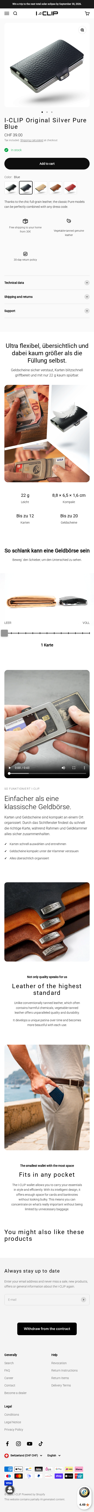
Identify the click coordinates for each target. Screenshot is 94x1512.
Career (8, 1378)
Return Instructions (64, 1370)
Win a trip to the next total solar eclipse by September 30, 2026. (47, 4)
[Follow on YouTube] (30, 1444)
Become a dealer (15, 1393)
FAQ (7, 1370)
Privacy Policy (13, 1429)
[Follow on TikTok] (41, 1444)
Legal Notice (12, 1422)
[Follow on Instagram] (18, 1444)
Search (9, 1363)
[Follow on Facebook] (7, 1444)
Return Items (60, 1378)
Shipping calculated (31, 140)
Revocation (59, 1363)
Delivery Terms (61, 1385)
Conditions (11, 1414)
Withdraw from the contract (47, 1328)
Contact (9, 1385)
